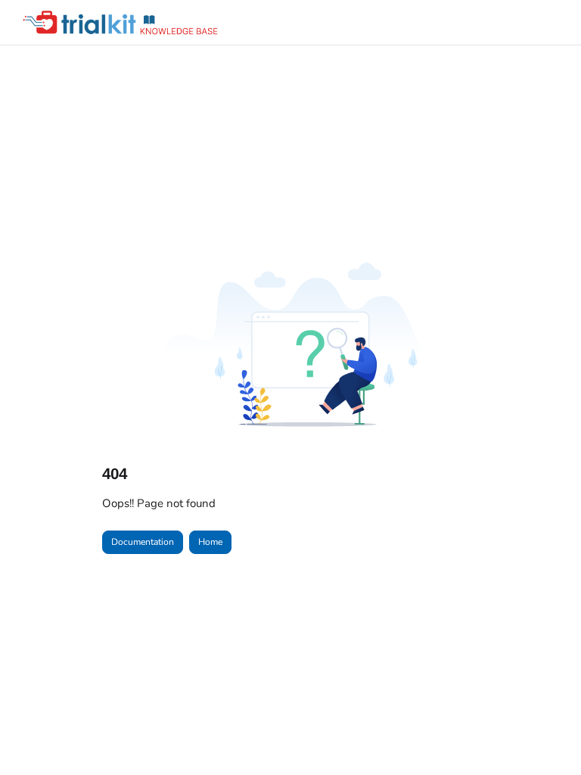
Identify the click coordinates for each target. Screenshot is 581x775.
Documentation (142, 542)
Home (210, 542)
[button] (547, 737)
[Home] (125, 23)
